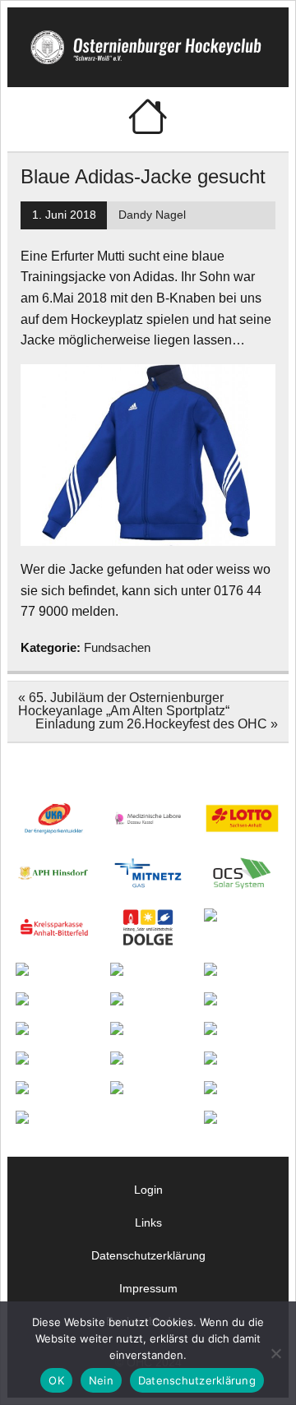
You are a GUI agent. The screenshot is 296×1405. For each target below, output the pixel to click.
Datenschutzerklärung (148, 1255)
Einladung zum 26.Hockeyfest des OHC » (156, 724)
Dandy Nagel (152, 215)
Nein (101, 1380)
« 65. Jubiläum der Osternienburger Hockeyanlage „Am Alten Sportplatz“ (123, 704)
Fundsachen (117, 647)
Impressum (148, 1288)
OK (56, 1380)
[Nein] (275, 1353)
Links (148, 1222)
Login (148, 1189)
